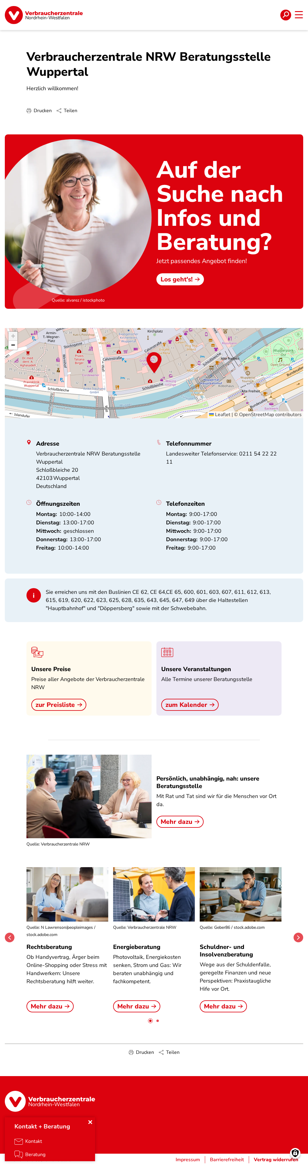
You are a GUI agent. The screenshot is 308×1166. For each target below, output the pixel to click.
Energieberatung (136, 947)
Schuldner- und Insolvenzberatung (226, 951)
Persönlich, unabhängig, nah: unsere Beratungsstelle (207, 782)
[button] (154, 362)
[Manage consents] (295, 1153)
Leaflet (222, 414)
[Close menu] (90, 1122)
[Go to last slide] (9, 937)
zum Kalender (186, 705)
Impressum (188, 1159)
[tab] (150, 1021)
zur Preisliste (55, 705)
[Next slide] (298, 937)
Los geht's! (176, 279)
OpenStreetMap (256, 414)
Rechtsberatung (49, 947)
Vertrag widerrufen (276, 1159)
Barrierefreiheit (227, 1159)
